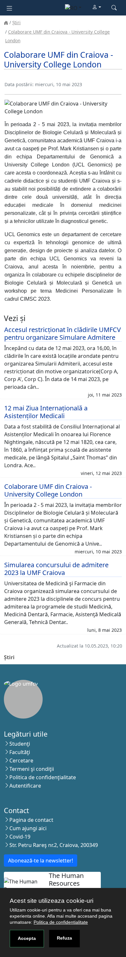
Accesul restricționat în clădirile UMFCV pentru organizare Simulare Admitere (62, 333)
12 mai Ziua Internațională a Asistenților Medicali (46, 412)
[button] (96, 7)
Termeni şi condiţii (31, 768)
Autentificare (25, 785)
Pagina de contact (31, 819)
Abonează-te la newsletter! (40, 860)
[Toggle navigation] (9, 8)
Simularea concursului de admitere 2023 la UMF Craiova (56, 568)
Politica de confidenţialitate (42, 777)
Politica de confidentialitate (61, 922)
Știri (16, 22)
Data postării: (19, 84)
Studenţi (19, 743)
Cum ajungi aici (28, 828)
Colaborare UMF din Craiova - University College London (48, 490)
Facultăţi (19, 752)
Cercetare (21, 760)
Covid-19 (19, 836)
